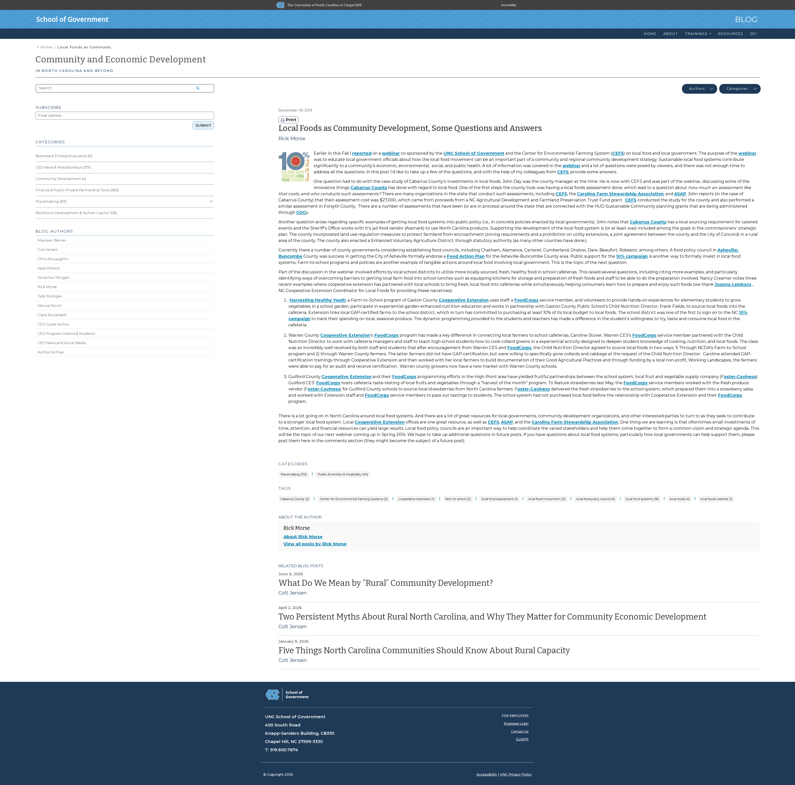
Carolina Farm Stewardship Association (620, 193)
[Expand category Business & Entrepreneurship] (210, 156)
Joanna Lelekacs (733, 284)
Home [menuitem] (650, 34)
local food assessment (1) (500, 499)
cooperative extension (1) (416, 499)
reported (361, 153)
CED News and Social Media (62, 343)
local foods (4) (680, 499)
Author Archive (51, 352)
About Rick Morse (303, 536)
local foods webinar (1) (716, 499)
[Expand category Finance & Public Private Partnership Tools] (210, 190)
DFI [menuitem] (753, 34)
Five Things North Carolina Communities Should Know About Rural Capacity (424, 651)
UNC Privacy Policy (516, 775)
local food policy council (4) (595, 499)
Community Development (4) (61, 179)
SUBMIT (203, 125)
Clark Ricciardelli (52, 315)
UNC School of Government (473, 153)
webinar (391, 153)
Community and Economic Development (120, 59)
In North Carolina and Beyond (74, 71)
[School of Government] (287, 694)
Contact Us (520, 731)
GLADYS (522, 739)
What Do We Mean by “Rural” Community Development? (385, 583)
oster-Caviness (740, 376)
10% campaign (632, 256)
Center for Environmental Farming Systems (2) (354, 499)
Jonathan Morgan (54, 278)
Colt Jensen (292, 593)
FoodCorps (526, 300)
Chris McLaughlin (53, 259)
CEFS (618, 153)
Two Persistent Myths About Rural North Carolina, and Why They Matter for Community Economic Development (493, 617)
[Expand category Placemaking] (210, 201)
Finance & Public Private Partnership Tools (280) (77, 190)
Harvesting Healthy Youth (317, 300)
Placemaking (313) (294, 474)
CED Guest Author (53, 324)
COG (301, 212)
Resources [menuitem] (730, 34)
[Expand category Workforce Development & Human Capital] (210, 213)
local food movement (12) (547, 499)
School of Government (72, 19)
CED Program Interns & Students (66, 334)
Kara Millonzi (49, 268)
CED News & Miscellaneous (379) (63, 167)
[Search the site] (196, 88)
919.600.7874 (284, 749)
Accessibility (508, 5)
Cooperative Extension (464, 300)
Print (290, 119)
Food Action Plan (466, 256)
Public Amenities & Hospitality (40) (343, 474)
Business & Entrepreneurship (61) (64, 156)
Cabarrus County (369, 187)
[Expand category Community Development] (210, 178)
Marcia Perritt (50, 306)
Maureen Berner (52, 240)
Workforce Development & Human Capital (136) (76, 213)
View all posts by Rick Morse (315, 543)
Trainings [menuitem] (697, 34)
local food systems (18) (642, 499)
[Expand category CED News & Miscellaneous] (210, 167)
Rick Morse (291, 138)
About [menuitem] (670, 34)
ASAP (680, 193)
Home (47, 47)
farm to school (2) (458, 499)
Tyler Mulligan (50, 296)
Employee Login (516, 723)
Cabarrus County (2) (295, 499)
